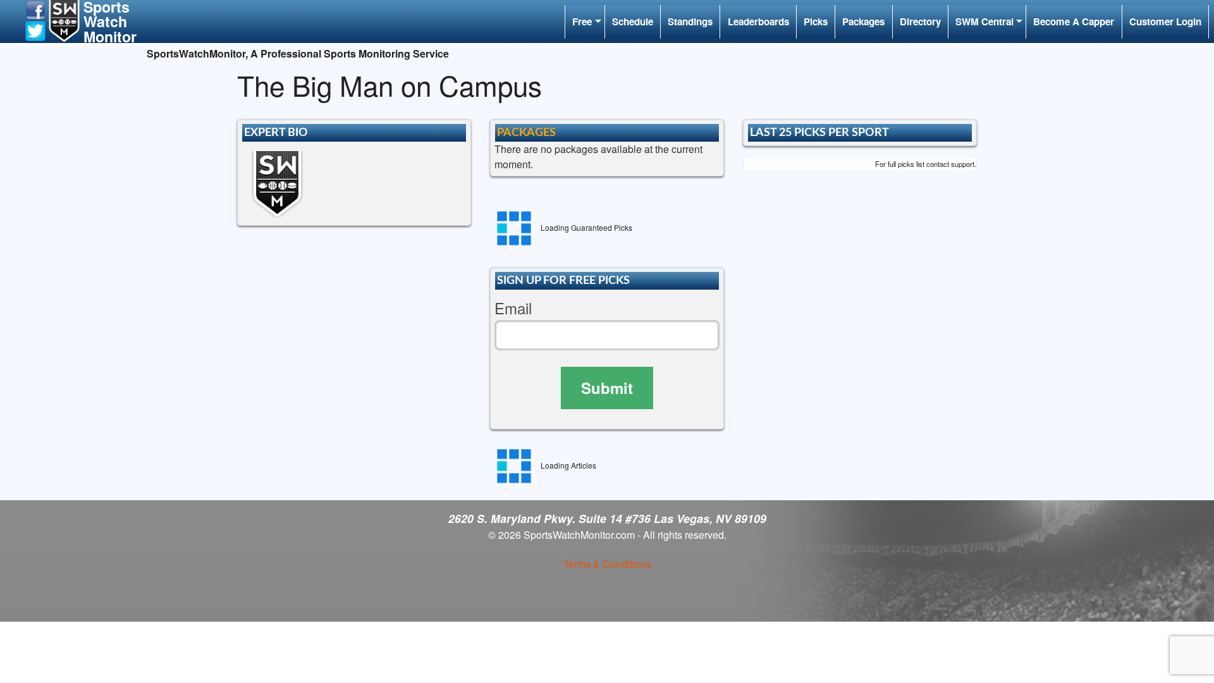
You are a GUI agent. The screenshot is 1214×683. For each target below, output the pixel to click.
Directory (920, 21)
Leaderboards (758, 21)
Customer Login (1165, 21)
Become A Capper (1073, 21)
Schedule (632, 21)
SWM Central (984, 21)
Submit (607, 387)
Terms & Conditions (607, 564)
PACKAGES (526, 132)
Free (582, 21)
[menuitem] (584, 22)
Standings (690, 21)
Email (513, 308)
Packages (863, 21)
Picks (816, 21)
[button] (35, 9)
